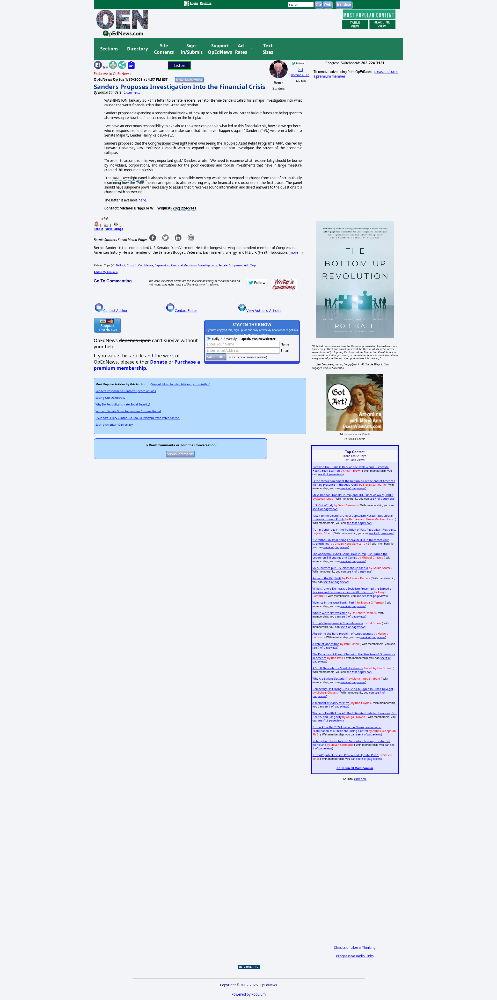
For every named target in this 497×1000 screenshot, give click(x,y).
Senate (223, 265)
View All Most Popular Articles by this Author (180, 384)
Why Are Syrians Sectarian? (330, 678)
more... (296, 252)
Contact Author (115, 310)
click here (360, 779)
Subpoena (236, 265)
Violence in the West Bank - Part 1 (334, 602)
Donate (158, 362)
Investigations (207, 265)
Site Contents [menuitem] (164, 49)
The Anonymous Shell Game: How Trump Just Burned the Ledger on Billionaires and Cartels (350, 555)
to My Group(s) (106, 272)
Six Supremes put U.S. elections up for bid (340, 568)
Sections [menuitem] (109, 49)
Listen (179, 65)
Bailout (120, 265)
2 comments (132, 92)
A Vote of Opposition (325, 644)
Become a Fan (300, 75)
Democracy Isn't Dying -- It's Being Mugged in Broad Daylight (352, 689)
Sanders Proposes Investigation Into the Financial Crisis (179, 86)
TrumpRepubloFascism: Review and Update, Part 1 (345, 755)
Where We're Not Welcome (329, 613)
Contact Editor (186, 310)
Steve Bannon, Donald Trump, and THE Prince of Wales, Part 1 (352, 495)
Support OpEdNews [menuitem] (218, 49)
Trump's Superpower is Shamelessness (337, 623)
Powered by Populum (248, 994)
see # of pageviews (330, 474)
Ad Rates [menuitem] (241, 49)
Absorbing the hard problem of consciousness (342, 633)
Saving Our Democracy (110, 398)
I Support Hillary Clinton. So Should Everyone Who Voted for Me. (138, 418)
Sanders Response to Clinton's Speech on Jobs (126, 391)
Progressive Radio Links (355, 956)
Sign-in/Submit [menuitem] (191, 49)
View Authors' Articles (263, 310)
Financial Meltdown (184, 265)
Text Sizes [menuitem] (268, 49)
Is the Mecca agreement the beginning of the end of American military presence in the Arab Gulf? (353, 482)
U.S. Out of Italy (322, 505)
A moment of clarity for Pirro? (331, 703)
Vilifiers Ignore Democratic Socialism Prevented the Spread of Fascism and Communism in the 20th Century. (352, 590)
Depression (162, 265)
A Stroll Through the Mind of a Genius (337, 668)
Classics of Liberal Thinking (355, 947)
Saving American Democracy (114, 424)
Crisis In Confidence (140, 265)
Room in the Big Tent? (326, 578)
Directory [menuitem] (137, 49)
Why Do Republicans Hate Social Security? (123, 404)
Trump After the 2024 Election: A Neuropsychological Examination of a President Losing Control (346, 729)
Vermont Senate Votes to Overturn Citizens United (128, 411)
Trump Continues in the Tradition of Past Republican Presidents (354, 529)
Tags (250, 265)
